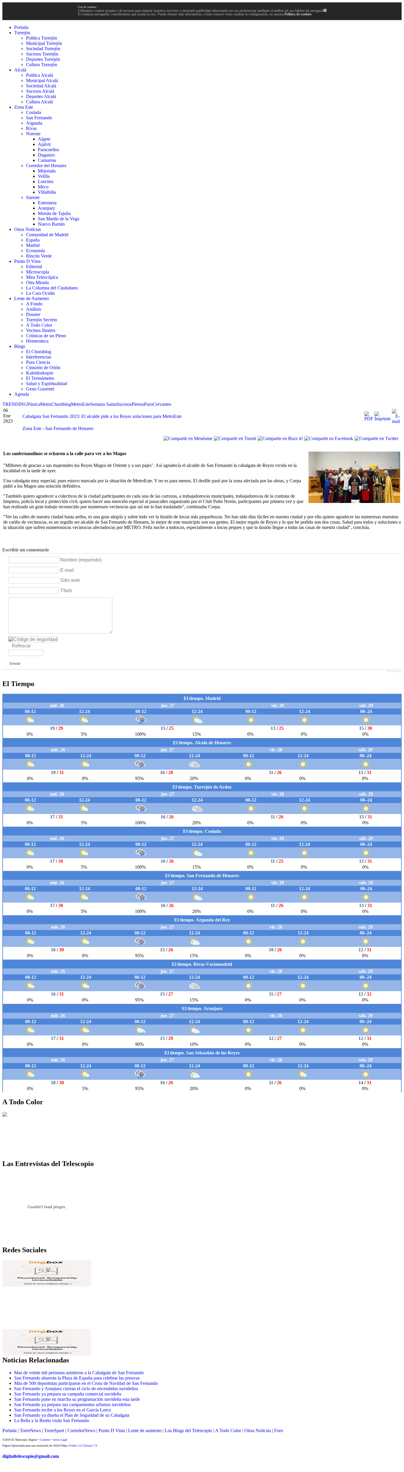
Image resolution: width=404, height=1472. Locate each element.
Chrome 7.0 (90, 1445)
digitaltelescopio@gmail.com (30, 1456)
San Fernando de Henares (69, 428)
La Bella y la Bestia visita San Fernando (51, 1420)
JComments (394, 671)
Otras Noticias (257, 1430)
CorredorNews (81, 1430)
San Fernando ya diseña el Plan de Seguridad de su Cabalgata (71, 1415)
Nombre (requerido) (80, 559)
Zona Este (32, 428)
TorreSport (54, 1430)
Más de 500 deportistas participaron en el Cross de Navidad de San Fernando (86, 1383)
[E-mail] (396, 421)
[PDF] (368, 418)
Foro (278, 1430)
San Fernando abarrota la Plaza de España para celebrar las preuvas (77, 1377)
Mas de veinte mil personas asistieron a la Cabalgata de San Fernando (79, 1372)
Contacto (45, 1439)
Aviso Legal (60, 1439)
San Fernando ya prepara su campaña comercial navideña (67, 1393)
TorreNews (30, 1430)
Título (66, 590)
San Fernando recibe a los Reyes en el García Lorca (62, 1409)
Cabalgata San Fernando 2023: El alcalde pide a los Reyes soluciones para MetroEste (102, 416)
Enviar (15, 664)
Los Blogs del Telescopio (188, 1430)
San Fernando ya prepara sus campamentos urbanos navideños (72, 1404)
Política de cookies (298, 14)
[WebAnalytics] (14, 1468)
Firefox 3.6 (75, 1445)
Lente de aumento (144, 1430)
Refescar (21, 645)
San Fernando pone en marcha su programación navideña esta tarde (77, 1399)
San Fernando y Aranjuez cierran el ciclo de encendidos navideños (76, 1388)
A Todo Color (228, 1430)
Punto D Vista (111, 1430)
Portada (9, 1430)
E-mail (67, 570)
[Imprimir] (382, 418)
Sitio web (70, 580)
